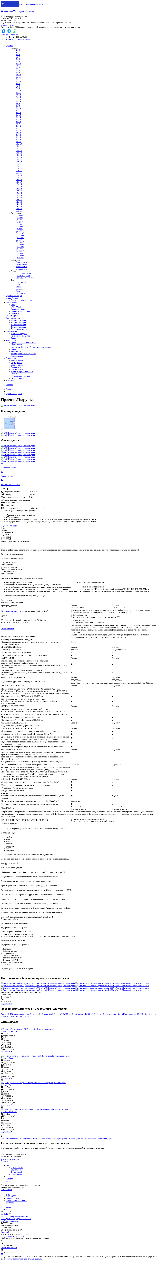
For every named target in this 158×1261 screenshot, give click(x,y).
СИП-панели (11, 302)
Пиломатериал (12, 316)
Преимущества (17, 349)
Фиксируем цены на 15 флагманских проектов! (21, 1138)
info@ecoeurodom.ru (9, 35)
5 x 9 (18, 61)
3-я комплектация (18, 325)
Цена (13, 305)
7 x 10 (18, 90)
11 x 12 (19, 166)
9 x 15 (18, 137)
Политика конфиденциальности (14, 1216)
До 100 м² (20, 231)
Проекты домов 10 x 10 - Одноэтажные (139, 1014)
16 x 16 (19, 211)
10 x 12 (19, 148)
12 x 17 (19, 191)
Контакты (10, 380)
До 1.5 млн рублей (23, 273)
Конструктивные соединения (23, 354)
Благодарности (17, 369)
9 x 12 (18, 130)
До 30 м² (19, 215)
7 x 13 (18, 97)
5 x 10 (18, 63)
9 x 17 (18, 142)
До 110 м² (20, 233)
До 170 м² (20, 247)
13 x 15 (19, 200)
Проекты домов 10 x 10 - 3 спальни (16, 1016)
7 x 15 (18, 101)
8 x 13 (18, 115)
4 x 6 (18, 50)
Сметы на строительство (21, 300)
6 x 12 (18, 79)
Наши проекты (7, 25)
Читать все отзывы (9, 1248)
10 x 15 (19, 155)
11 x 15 (19, 173)
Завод (13, 338)
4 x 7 (18, 52)
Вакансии (15, 374)
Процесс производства (20, 336)
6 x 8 (18, 70)
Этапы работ (16, 345)
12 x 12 (19, 180)
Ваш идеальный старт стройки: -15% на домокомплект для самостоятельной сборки (77, 1138)
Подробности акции (9, 526)
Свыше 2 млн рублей (25, 278)
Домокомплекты (13, 318)
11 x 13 (19, 168)
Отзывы (21, 4)
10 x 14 (19, 153)
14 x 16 (19, 206)
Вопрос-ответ (16, 367)
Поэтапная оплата (18, 378)
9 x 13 (18, 133)
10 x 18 (19, 162)
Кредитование (17, 360)
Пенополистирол (18, 309)
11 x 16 (19, 175)
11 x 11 (18, 164)
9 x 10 (18, 126)
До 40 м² (19, 217)
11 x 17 (19, 177)
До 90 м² (19, 229)
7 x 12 (18, 95)
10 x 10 (19, 144)
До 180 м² (20, 249)
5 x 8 (18, 59)
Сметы (40, 4)
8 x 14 (18, 117)
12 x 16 (19, 188)
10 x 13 (19, 151)
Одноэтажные (22, 262)
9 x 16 (18, 139)
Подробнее (6, 1051)
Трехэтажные (21, 267)
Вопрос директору (18, 365)
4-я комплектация (18, 327)
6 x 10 (18, 75)
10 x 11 (19, 146)
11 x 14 (19, 171)
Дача (18, 284)
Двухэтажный (17, 1170)
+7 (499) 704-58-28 (23, 39)
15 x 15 (19, 209)
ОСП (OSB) (16, 307)
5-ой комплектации (19, 329)
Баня (18, 291)
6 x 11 (18, 77)
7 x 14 (18, 99)
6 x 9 (18, 72)
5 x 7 (18, 57)
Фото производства (19, 334)
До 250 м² (20, 253)
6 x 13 (18, 81)
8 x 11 (18, 110)
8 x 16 (18, 122)
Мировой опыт (17, 356)
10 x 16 (19, 157)
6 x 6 (18, 66)
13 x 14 (19, 197)
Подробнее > (6, 1003)
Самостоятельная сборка (21, 311)
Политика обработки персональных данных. (23, 1259)
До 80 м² (19, 226)
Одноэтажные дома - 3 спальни (25, 1014)
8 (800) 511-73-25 (8, 39)
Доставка (15, 313)
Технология (11, 340)
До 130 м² (20, 238)
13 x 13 (19, 195)
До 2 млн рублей (23, 276)
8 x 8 (18, 104)
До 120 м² (20, 235)
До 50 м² (19, 220)
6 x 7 (18, 68)
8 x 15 (18, 119)
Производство (12, 331)
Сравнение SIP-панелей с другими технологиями (32, 347)
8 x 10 (18, 108)
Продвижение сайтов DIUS (12, 1236)
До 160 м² (20, 244)
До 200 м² (20, 251)
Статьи (4, 1209)
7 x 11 (18, 93)
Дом (8, 1165)
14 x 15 (19, 204)
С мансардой (21, 269)
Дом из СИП (21, 282)
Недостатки (16, 351)
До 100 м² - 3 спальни (93, 1014)
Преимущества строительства (23, 342)
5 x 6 (18, 55)
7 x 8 (18, 86)
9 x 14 (18, 135)
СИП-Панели (6, 1190)
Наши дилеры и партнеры (22, 371)
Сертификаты (16, 363)
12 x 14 (19, 184)
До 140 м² (20, 240)
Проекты (9, 46)
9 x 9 (18, 124)
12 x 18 (19, 193)
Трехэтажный (16, 1172)
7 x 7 (18, 84)
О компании (11, 358)
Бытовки (19, 289)
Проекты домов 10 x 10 (113, 1014)
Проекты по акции (14, 296)
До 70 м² (19, 224)
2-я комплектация (18, 322)
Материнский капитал (20, 376)
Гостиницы (20, 293)
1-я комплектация (18, 320)
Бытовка (9, 1179)
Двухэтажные (21, 264)
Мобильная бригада (9, 4)
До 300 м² (20, 255)
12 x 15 (19, 186)
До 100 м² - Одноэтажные (73, 1014)
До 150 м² (20, 242)
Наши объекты (12, 298)
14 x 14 (19, 202)
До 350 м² (20, 258)
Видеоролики (31, 4)
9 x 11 (18, 128)
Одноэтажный (17, 1168)
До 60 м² (19, 222)
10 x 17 (19, 159)
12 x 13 (19, 182)
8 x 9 (18, 106)
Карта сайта (6, 1232)
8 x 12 (18, 113)
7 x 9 (18, 88)
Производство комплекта (12, 611)
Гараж (18, 287)
